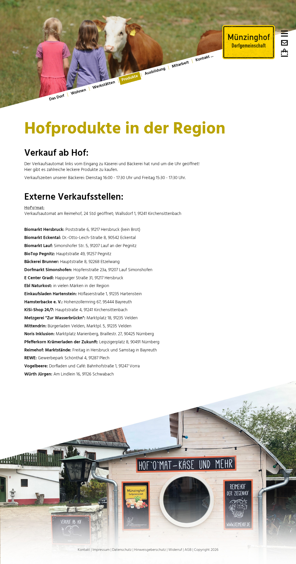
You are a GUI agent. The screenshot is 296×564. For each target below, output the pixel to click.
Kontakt (84, 550)
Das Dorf (57, 97)
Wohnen (78, 92)
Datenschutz (122, 550)
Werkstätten (103, 85)
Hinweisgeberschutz (150, 550)
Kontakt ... (204, 57)
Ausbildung (155, 71)
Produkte (130, 78)
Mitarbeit (180, 64)
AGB (188, 550)
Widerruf (175, 550)
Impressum (101, 550)
